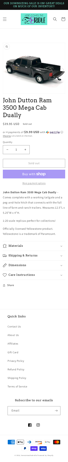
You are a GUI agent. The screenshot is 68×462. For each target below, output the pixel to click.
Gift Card (13, 352)
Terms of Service (17, 386)
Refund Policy (16, 369)
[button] (5, 19)
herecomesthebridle (29, 455)
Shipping (7, 136)
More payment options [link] (34, 183)
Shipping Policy (17, 378)
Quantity (7, 142)
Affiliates (13, 343)
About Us (13, 335)
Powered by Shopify (45, 455)
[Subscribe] (56, 410)
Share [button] (10, 285)
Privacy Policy (16, 361)
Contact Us (14, 326)
